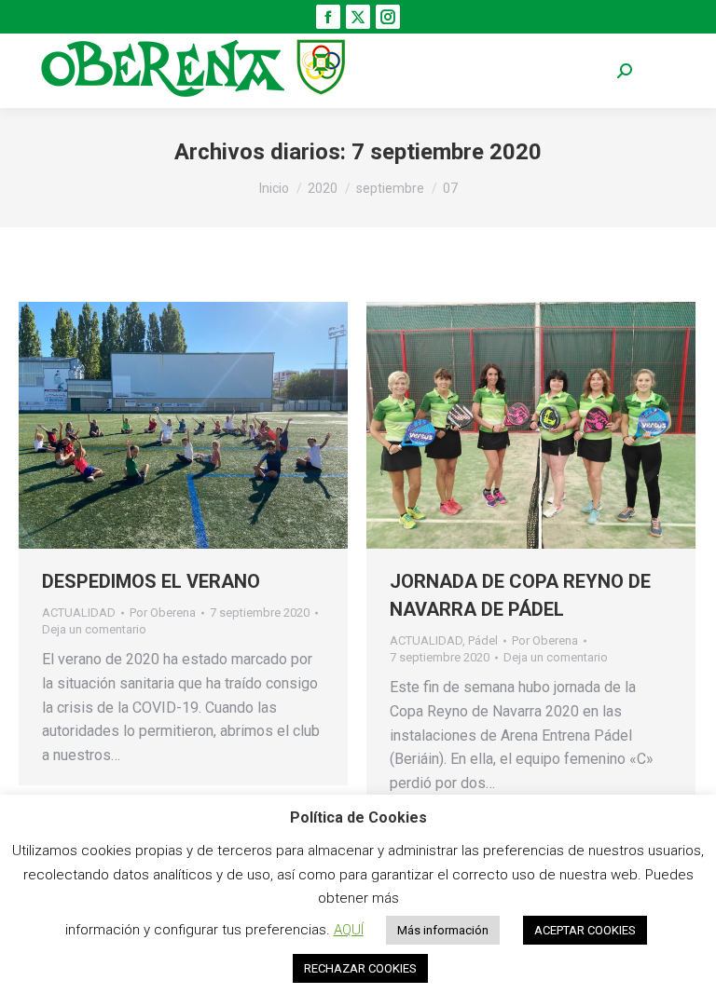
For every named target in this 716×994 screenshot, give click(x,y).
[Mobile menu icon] (669, 71)
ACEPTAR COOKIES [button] (585, 930)
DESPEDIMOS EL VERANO (151, 581)
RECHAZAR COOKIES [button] (360, 968)
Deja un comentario (94, 629)
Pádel (483, 640)
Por (163, 613)
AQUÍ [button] (349, 929)
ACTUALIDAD (79, 613)
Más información (443, 930)
